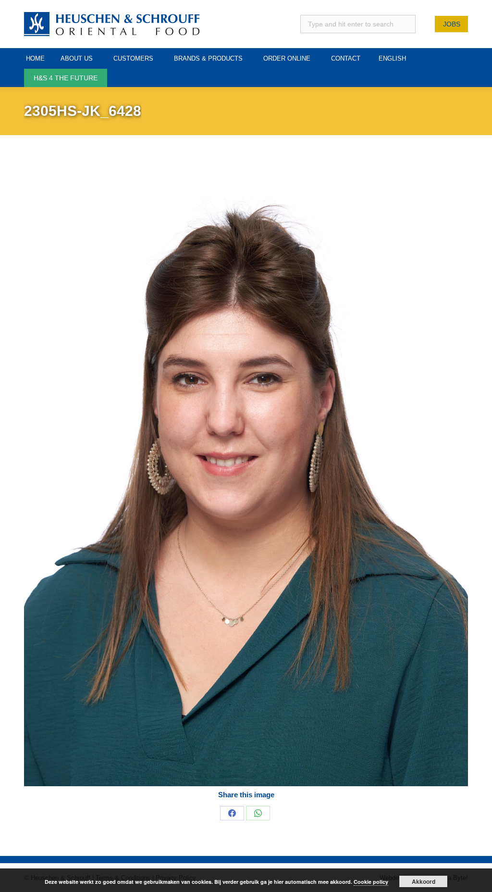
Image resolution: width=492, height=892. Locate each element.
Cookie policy (371, 881)
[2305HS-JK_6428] (246, 477)
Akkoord (423, 881)
